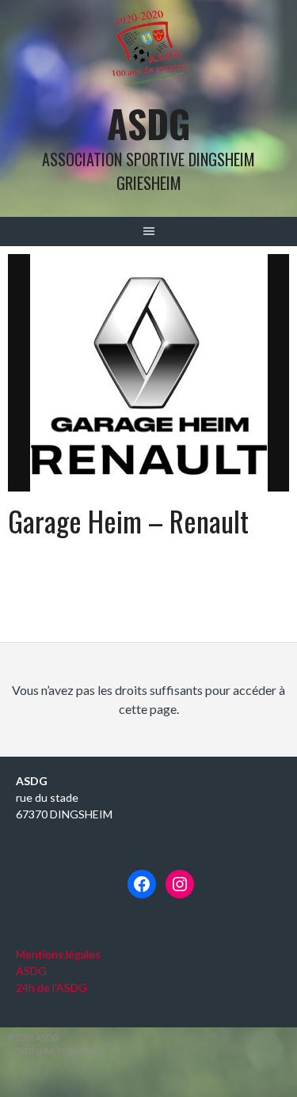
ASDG (149, 123)
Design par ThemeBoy (55, 1051)
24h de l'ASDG (51, 987)
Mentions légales (58, 954)
